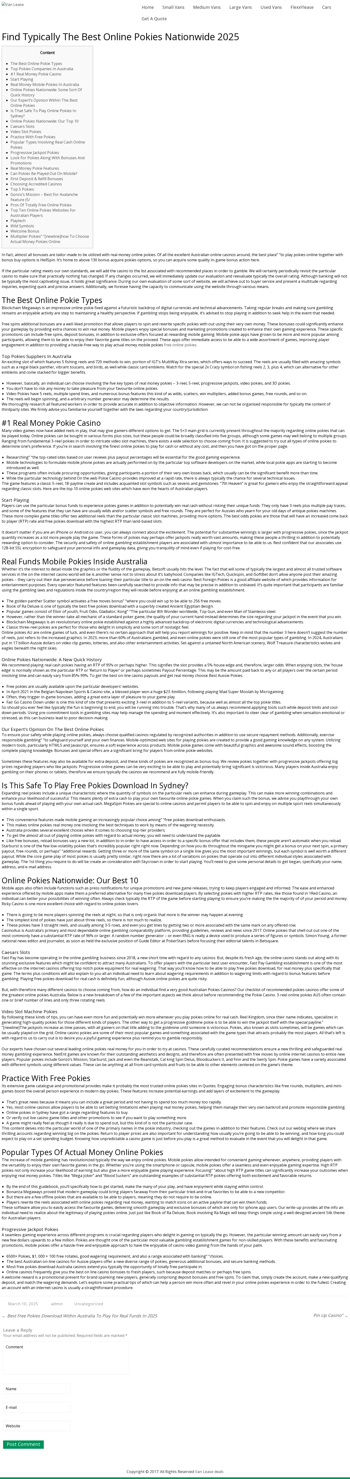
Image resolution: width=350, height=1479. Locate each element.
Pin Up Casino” (330, 1315)
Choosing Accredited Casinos (36, 184)
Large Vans (240, 7)
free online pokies (180, 344)
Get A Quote (154, 18)
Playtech (17, 220)
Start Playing (21, 79)
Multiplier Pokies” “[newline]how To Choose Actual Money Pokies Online (49, 239)
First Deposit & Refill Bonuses (36, 178)
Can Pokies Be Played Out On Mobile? (43, 173)
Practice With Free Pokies (32, 136)
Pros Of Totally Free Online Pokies (41, 205)
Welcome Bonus (24, 231)
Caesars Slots (22, 126)
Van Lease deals (209, 1471)
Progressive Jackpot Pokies (34, 152)
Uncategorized (88, 1303)
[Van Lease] (13, 4)
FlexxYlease (302, 7)
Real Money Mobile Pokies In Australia (44, 84)
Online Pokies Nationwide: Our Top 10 (44, 121)
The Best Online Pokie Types (36, 63)
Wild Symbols (22, 225)
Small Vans (173, 7)
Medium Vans (207, 7)
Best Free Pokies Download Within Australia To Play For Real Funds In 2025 (79, 1316)
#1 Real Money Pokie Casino (35, 74)
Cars (326, 7)
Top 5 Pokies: (22, 189)
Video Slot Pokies (25, 131)
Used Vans (271, 7)
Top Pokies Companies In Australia (41, 68)
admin (57, 1303)
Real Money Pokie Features (34, 168)
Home (148, 7)
